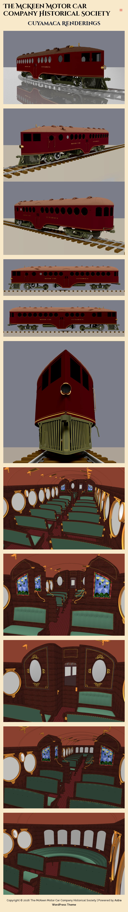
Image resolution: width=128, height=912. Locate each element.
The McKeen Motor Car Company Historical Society (56, 10)
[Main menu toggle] (121, 10)
